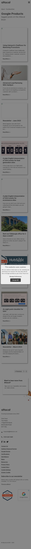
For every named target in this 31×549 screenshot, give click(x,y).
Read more (25, 273)
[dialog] (15, 274)
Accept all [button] (15, 280)
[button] (15, 276)
